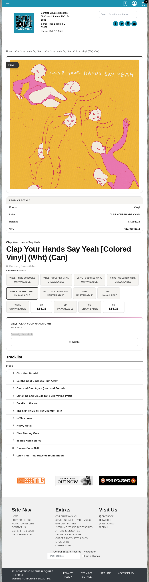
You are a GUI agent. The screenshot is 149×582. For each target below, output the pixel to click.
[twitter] (122, 24)
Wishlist (76, 342)
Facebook (107, 516)
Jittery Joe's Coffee (67, 531)
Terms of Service (86, 575)
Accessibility (126, 573)
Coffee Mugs (63, 545)
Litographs (62, 542)
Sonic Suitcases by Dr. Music (73, 520)
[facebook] (115, 24)
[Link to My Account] (134, 4)
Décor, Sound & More (68, 534)
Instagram (107, 523)
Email (104, 527)
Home (9, 51)
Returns (105, 573)
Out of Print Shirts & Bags (71, 538)
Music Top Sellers (23, 523)
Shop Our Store (21, 520)
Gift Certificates (22, 534)
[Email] (134, 24)
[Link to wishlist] (125, 4)
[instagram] (128, 24)
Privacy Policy (68, 575)
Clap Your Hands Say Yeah (28, 51)
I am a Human (92, 556)
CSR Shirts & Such (23, 531)
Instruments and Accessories (73, 527)
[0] (143, 4)
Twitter (106, 520)
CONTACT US (19, 527)
